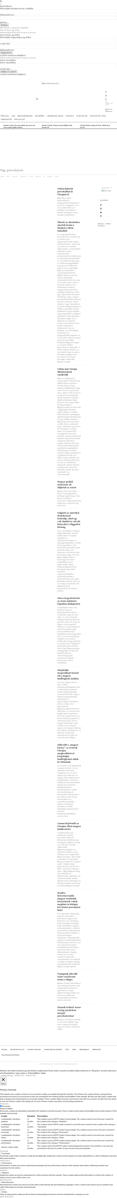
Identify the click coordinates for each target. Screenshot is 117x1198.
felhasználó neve (7, 14)
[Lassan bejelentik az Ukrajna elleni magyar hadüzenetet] (89, 825)
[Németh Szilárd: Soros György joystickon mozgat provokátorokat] (89, 1009)
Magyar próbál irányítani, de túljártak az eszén (66, 484)
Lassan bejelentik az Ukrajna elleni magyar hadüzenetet (69, 826)
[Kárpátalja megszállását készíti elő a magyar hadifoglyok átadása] (89, 672)
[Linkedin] (101, 212)
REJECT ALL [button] (20, 1076)
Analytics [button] (3, 1170)
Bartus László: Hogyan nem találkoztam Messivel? (57, 126)
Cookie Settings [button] (7, 1076)
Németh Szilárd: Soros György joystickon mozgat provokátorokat (69, 1011)
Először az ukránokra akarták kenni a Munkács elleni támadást (68, 226)
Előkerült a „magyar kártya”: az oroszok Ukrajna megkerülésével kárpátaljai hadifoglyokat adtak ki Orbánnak (68, 753)
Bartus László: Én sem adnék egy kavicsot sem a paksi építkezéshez (19, 126)
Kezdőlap (101, 224)
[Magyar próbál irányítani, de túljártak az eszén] (89, 483)
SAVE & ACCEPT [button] (6, 1197)
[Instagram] (106, 96)
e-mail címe (5, 43)
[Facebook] (106, 92)
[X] (106, 99)
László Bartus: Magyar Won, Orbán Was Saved (95, 126)
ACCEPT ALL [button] (31, 1076)
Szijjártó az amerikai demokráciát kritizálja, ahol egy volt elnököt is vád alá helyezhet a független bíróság (68, 519)
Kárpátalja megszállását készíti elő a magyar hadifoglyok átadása (68, 674)
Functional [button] (4, 1151)
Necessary (6, 1106)
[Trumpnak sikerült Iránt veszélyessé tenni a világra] (89, 975)
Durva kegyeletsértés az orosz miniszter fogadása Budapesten (68, 600)
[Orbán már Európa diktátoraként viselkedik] (89, 370)
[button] (37, 99)
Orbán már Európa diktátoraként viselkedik (67, 371)
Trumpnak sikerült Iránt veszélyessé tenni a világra (67, 976)
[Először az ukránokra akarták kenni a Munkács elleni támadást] (89, 224)
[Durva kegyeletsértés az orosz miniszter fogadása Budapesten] (89, 600)
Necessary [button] (4, 1104)
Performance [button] (5, 1161)
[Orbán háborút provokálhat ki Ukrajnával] (89, 190)
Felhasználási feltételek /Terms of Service (18, 32)
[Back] (1, 3)
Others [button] (2, 1190)
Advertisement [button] (6, 1180)
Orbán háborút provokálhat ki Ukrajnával (65, 191)
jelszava (3, 22)
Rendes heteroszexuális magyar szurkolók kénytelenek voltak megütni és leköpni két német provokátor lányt (68, 901)
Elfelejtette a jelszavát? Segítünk (14, 27)
